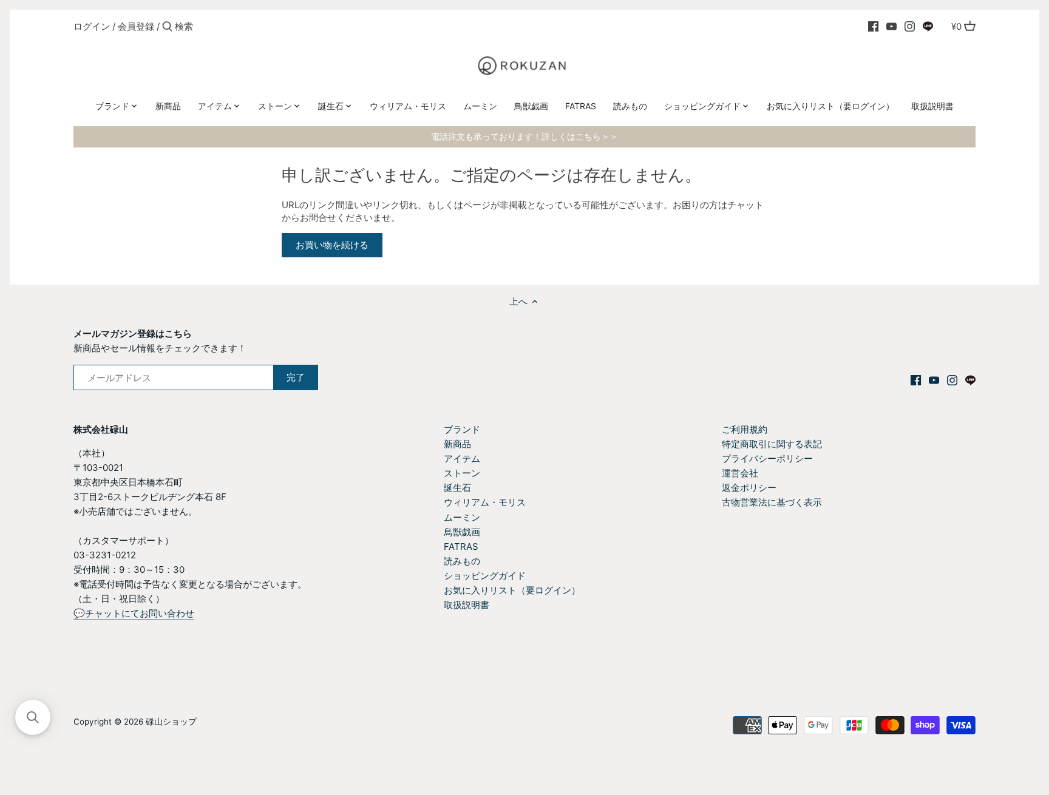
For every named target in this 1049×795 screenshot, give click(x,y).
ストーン (462, 473)
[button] (32, 717)
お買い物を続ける (332, 245)
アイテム (462, 458)
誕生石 (457, 487)
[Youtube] (891, 26)
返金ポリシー (749, 487)
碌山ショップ (171, 721)
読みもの (462, 561)
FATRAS (461, 546)
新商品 (457, 444)
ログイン (91, 26)
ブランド (462, 429)
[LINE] (928, 26)
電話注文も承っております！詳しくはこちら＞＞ (524, 136)
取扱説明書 (466, 605)
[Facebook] (873, 26)
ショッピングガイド (485, 575)
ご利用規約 (744, 429)
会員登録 (136, 26)
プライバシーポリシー (767, 458)
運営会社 (740, 473)
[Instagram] (910, 26)
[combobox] (226, 26)
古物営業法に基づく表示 (772, 502)
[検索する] (167, 27)
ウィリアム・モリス (485, 502)
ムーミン (462, 517)
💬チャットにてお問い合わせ (133, 613)
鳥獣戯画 (462, 532)
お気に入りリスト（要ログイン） (512, 590)
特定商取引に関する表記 (772, 444)
